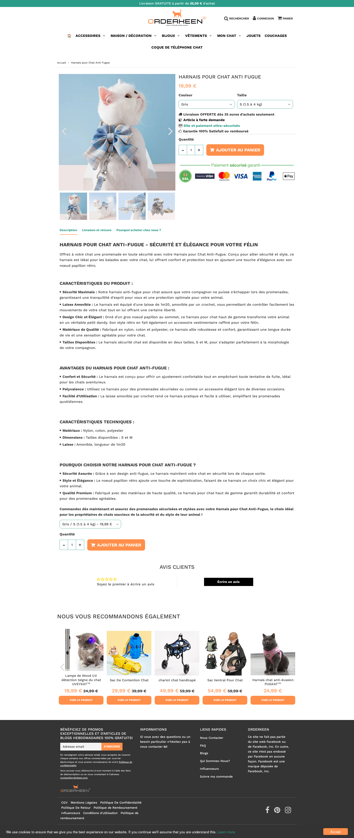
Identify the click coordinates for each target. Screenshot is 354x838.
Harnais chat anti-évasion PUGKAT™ (273, 682)
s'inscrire (112, 746)
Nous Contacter (211, 738)
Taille (242, 95)
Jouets (253, 36)
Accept (335, 831)
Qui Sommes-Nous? (215, 761)
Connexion (265, 18)
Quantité (186, 139)
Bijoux (168, 36)
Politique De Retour (76, 808)
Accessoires (88, 36)
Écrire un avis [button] (228, 582)
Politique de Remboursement (115, 808)
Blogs (204, 753)
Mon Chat (226, 36)
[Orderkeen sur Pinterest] (277, 811)
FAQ (203, 745)
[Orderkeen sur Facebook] (267, 811)
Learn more (226, 831)
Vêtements (196, 36)
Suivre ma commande (216, 776)
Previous (64, 131)
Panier (288, 18)
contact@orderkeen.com (73, 778)
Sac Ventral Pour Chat (225, 680)
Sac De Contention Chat (129, 680)
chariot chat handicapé (177, 680)
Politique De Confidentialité (121, 802)
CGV (64, 802)
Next (170, 131)
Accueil (61, 62)
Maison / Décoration (131, 36)
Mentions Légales (84, 802)
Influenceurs (209, 769)
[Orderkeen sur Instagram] (288, 811)
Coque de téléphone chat (177, 47)
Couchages (276, 36)
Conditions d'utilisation (100, 813)
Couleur (185, 95)
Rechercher (239, 18)
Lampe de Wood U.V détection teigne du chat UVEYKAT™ (81, 680)
